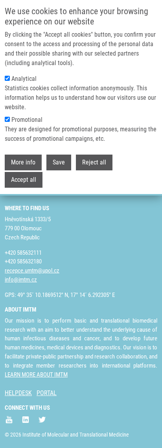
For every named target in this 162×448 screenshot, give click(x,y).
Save (59, 162)
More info (23, 162)
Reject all (94, 162)
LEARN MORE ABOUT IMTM (36, 374)
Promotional (26, 119)
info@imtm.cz (21, 279)
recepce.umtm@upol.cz (32, 270)
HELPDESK (18, 393)
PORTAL (47, 393)
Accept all (23, 179)
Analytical (24, 78)
